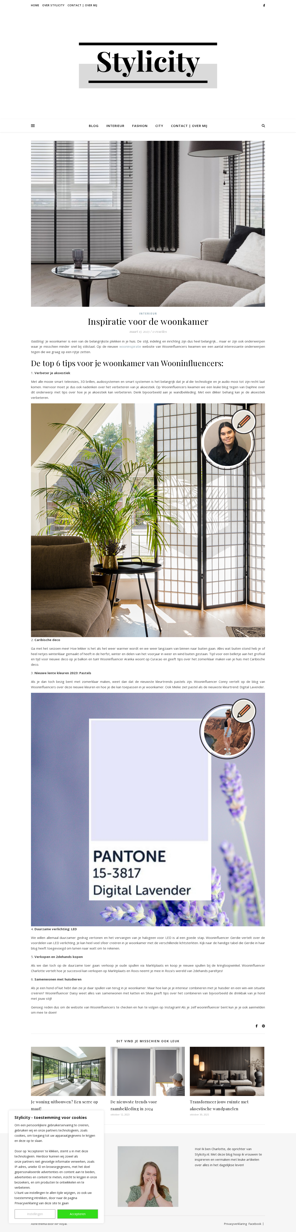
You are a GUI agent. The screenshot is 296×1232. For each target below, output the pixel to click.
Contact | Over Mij (82, 5)
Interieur (115, 125)
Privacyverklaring (235, 1224)
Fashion (140, 125)
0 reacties (159, 331)
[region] (56, 1166)
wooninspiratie (130, 346)
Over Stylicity (53, 5)
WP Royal (60, 1224)
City (159, 125)
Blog (94, 125)
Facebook (255, 1224)
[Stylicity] (148, 65)
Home (35, 5)
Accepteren (78, 1214)
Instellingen (35, 1214)
